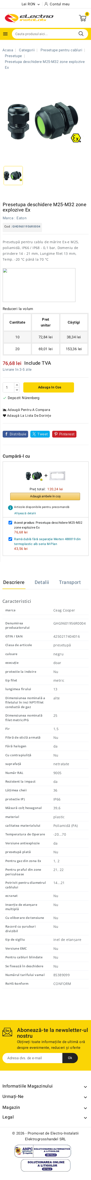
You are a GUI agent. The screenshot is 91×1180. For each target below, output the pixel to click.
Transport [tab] (70, 582)
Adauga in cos (49, 387)
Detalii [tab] (42, 582)
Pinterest (67, 434)
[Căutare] (81, 34)
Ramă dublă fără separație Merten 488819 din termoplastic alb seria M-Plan (47, 541)
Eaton (21, 218)
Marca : (9, 218)
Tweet (42, 434)
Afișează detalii (25, 513)
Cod (7, 226)
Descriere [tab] (14, 582)
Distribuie (18, 434)
